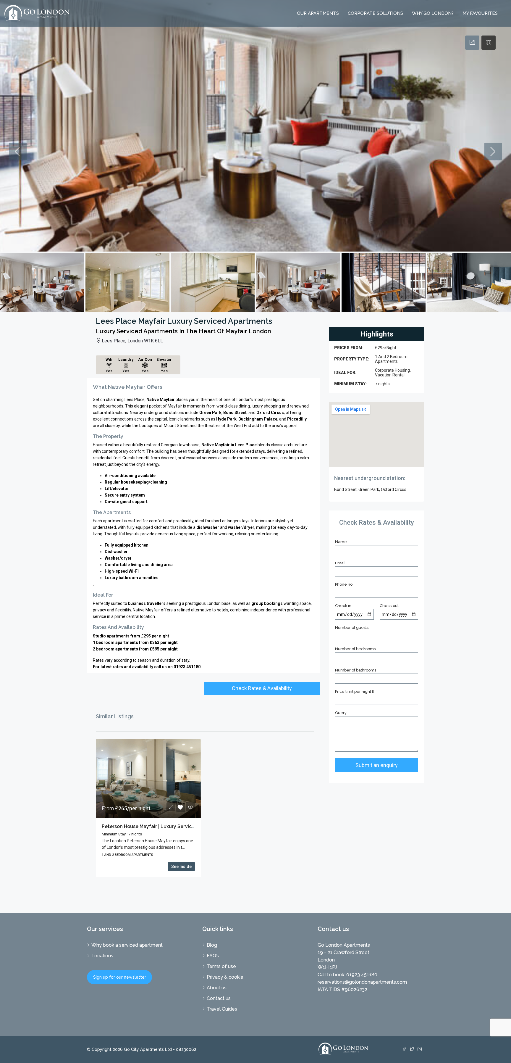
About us (217, 987)
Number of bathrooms (355, 670)
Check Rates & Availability (262, 688)
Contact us (219, 998)
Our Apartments (318, 13)
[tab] (472, 43)
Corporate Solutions (375, 13)
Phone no (343, 584)
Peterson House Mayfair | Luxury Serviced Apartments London (174, 826)
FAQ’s (213, 956)
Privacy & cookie (225, 977)
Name (341, 541)
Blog (212, 945)
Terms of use (221, 966)
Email (340, 563)
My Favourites (480, 13)
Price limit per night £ (354, 691)
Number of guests (351, 627)
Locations (102, 956)
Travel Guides (222, 1009)
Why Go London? (433, 13)
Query (341, 713)
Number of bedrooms (355, 649)
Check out (389, 605)
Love (180, 807)
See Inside (181, 866)
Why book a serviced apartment (127, 945)
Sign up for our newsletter (119, 977)
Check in (343, 605)
